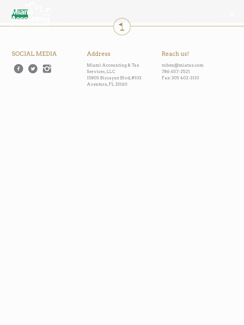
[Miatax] (31, 11)
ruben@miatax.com (183, 65)
